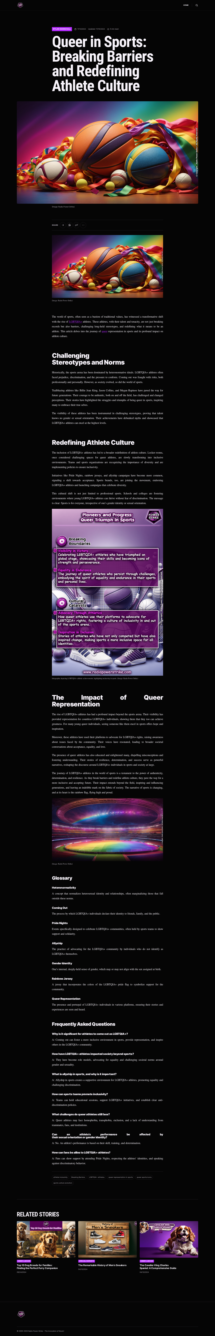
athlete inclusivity (60, 1177)
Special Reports (86, 1261)
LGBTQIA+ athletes (96, 1177)
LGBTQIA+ (75, 321)
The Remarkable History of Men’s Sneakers (102, 1265)
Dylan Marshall (62, 29)
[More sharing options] (83, 225)
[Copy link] (76, 225)
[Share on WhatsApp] (70, 225)
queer (105, 331)
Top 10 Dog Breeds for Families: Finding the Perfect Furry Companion (37, 1267)
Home (186, 5)
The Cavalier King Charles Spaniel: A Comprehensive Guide (158, 1267)
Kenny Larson (24, 1261)
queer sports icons (144, 1177)
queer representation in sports (121, 1177)
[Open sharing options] (63, 225)
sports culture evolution (62, 1183)
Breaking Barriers (78, 1177)
